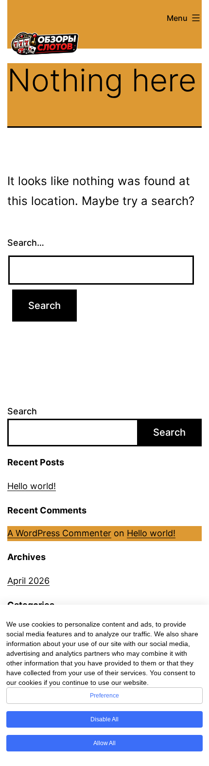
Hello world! (31, 486)
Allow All (104, 743)
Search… (25, 243)
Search (22, 411)
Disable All (104, 719)
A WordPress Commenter (59, 533)
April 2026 (28, 581)
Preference (104, 695)
